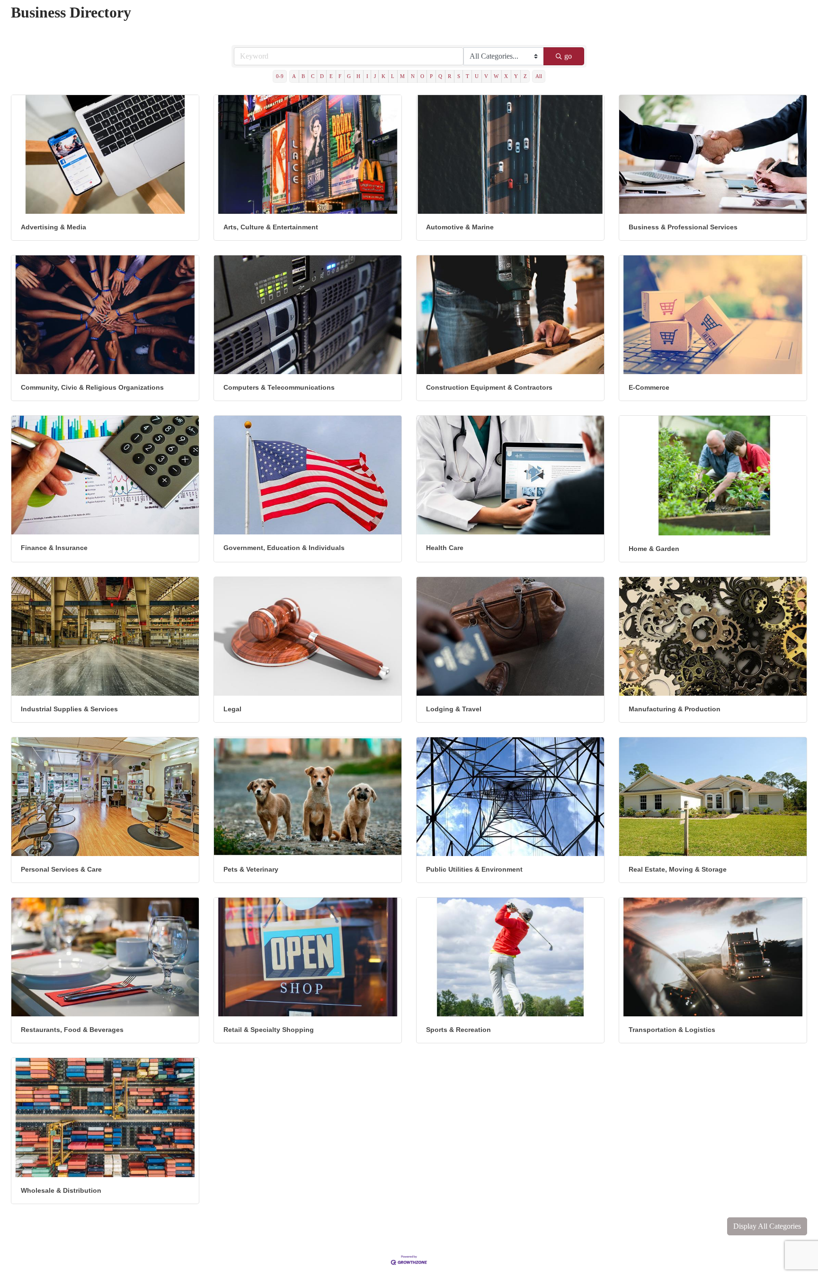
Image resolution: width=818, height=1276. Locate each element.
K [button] (383, 76)
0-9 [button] (280, 76)
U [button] (477, 76)
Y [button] (516, 76)
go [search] (568, 56)
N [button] (413, 76)
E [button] (331, 76)
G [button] (349, 76)
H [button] (358, 76)
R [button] (449, 76)
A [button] (294, 76)
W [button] (496, 76)
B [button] (303, 76)
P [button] (431, 76)
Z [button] (525, 76)
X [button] (506, 76)
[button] (767, 1226)
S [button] (458, 76)
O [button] (422, 76)
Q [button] (440, 76)
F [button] (339, 76)
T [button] (467, 76)
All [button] (538, 76)
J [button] (375, 76)
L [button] (392, 76)
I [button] (367, 76)
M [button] (402, 76)
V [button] (486, 76)
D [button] (322, 76)
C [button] (312, 76)
